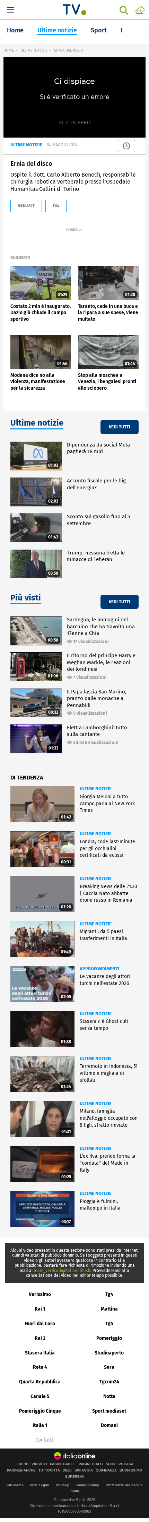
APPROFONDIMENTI (99, 968)
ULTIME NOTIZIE (33, 50)
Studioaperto (109, 1353)
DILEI (67, 1470)
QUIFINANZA (106, 1470)
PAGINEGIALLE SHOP (97, 1464)
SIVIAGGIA (83, 1470)
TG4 (56, 206)
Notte (109, 1396)
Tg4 (109, 1294)
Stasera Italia (40, 1353)
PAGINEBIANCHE (21, 1470)
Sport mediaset (109, 1411)
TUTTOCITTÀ (49, 1470)
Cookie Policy (87, 1485)
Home (15, 30)
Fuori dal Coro (40, 1324)
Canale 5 (40, 1396)
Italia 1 (40, 1425)
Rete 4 (40, 1367)
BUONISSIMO (131, 1470)
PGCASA (126, 1464)
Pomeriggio (109, 1338)
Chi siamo (15, 1485)
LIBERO (22, 1464)
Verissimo (40, 1294)
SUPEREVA (74, 1476)
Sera (109, 1367)
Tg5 (109, 1324)
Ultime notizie (57, 30)
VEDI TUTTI (119, 426)
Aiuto (74, 1491)
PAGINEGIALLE (63, 1464)
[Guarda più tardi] (126, 146)
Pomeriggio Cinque (40, 1411)
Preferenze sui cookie (124, 1485)
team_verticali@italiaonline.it (62, 1270)
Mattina (109, 1309)
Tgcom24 (109, 1382)
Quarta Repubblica (40, 1382)
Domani (109, 1425)
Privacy (62, 1485)
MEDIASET (26, 206)
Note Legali (39, 1485)
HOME (8, 50)
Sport (99, 30)
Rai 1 (40, 1309)
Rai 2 (40, 1338)
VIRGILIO (39, 1464)
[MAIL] (140, 9)
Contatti (44, 1440)
